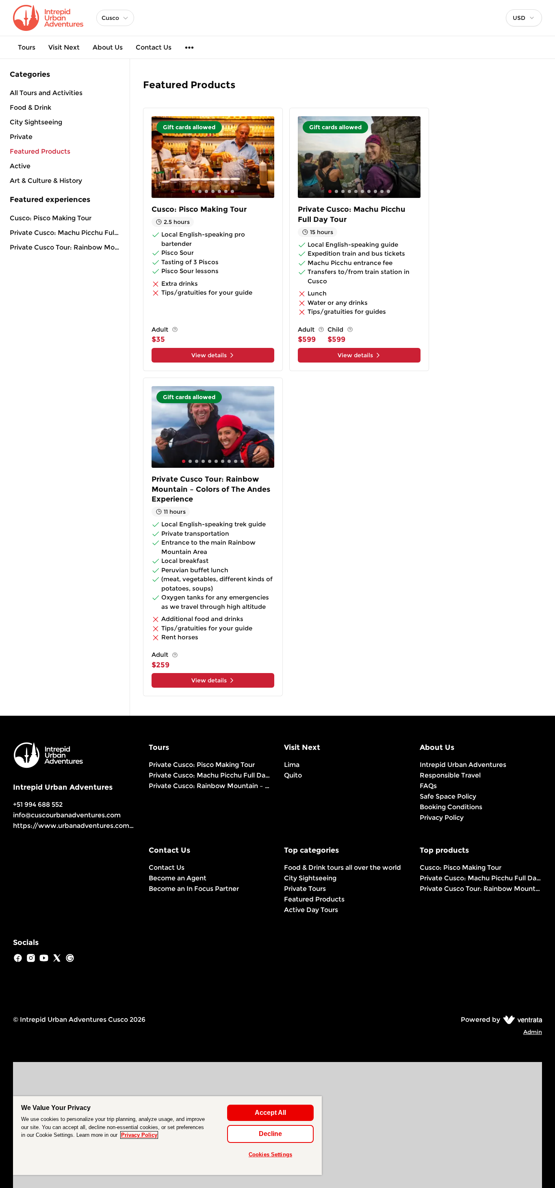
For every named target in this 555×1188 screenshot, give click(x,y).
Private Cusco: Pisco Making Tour (202, 765)
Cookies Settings (270, 1154)
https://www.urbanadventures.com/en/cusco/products (104, 826)
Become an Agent (177, 878)
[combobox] (524, 17)
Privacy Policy (442, 817)
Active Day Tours (311, 910)
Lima (291, 765)
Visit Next (64, 47)
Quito (293, 775)
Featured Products (314, 899)
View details (209, 355)
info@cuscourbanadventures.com (67, 815)
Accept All (270, 1112)
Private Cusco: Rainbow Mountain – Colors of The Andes (210, 786)
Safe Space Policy (448, 796)
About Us (108, 47)
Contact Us (153, 47)
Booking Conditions (451, 807)
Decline (270, 1133)
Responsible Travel (450, 775)
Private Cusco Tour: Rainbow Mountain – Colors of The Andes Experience (65, 247)
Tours (26, 47)
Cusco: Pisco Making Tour (50, 218)
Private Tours (305, 889)
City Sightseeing (310, 878)
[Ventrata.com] (521, 1019)
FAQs (428, 786)
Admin (532, 1032)
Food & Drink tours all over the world (342, 867)
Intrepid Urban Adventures (463, 765)
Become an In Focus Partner (194, 889)
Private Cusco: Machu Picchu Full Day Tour (65, 233)
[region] (167, 1135)
